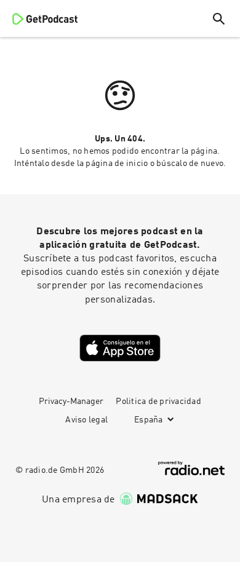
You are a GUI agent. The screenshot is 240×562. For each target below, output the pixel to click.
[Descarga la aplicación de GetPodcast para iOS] (120, 348)
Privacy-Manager (71, 401)
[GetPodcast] (45, 18)
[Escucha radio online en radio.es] (191, 468)
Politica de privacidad (158, 401)
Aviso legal (86, 420)
